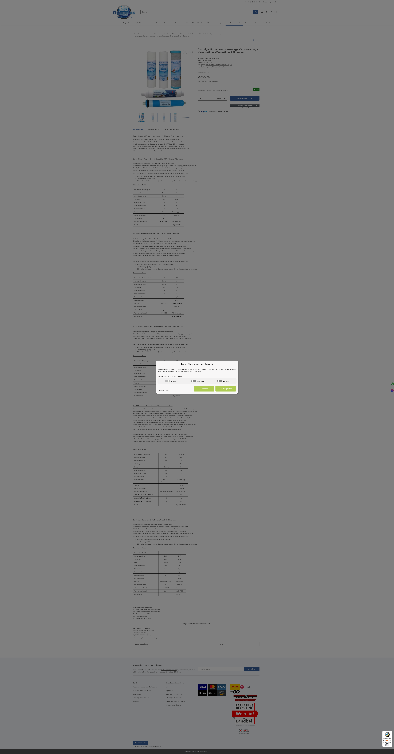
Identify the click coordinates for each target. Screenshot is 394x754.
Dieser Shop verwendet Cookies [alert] (197, 364)
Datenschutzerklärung (165, 376)
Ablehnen (204, 389)
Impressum (178, 376)
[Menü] (390, 732)
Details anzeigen (163, 390)
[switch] (167, 381)
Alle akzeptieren (225, 389)
